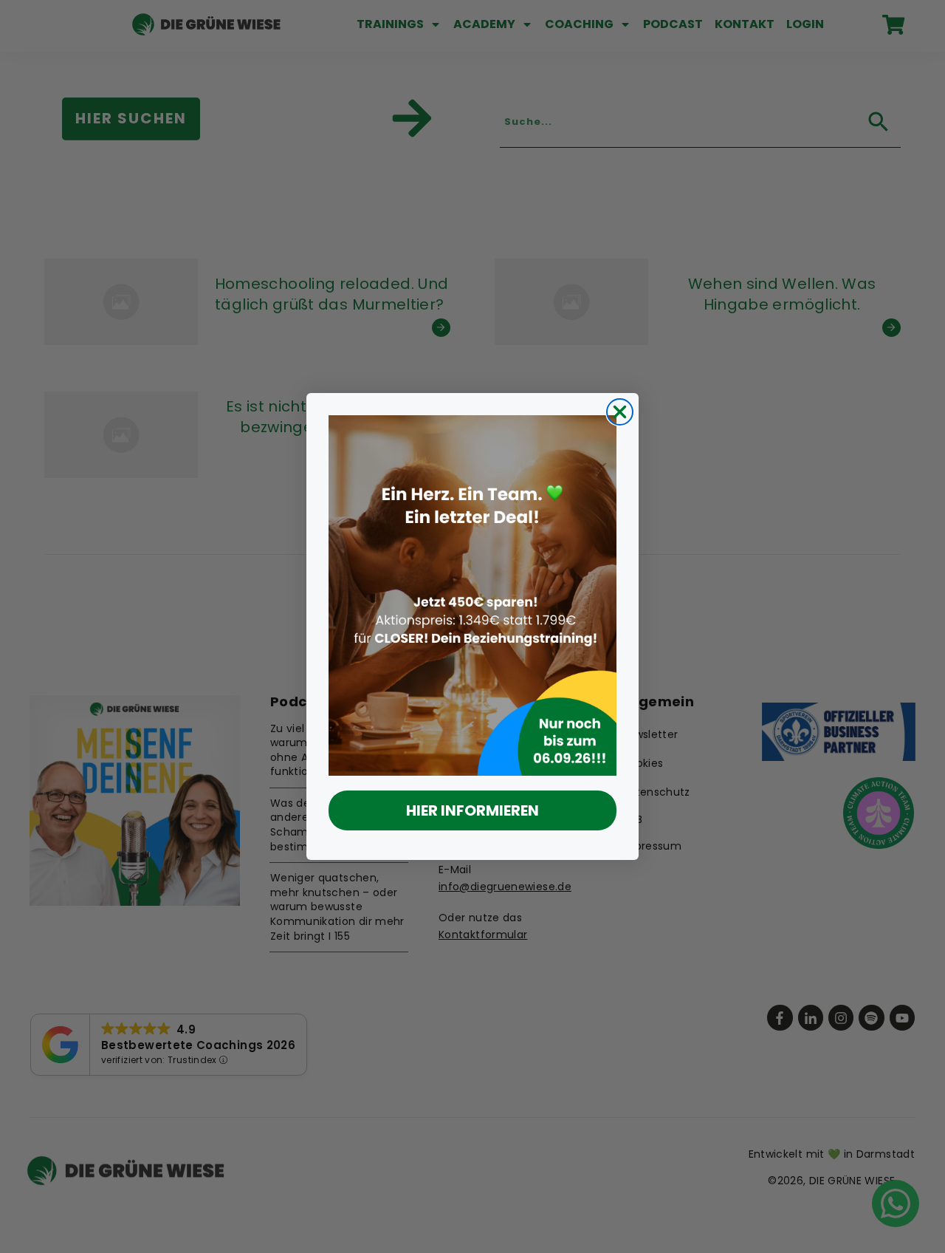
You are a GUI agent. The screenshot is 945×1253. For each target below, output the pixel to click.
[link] (472, 595)
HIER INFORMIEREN (472, 810)
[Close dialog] (620, 412)
